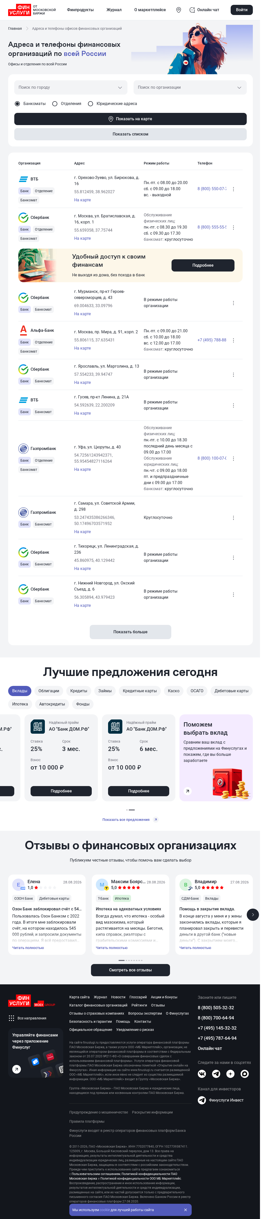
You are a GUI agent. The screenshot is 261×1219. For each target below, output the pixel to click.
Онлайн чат (210, 1048)
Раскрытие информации (152, 1112)
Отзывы (158, 1005)
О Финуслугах (177, 1013)
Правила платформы (87, 1121)
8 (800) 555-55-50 (209, 227)
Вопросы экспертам (145, 1013)
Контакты (142, 1021)
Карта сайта (79, 997)
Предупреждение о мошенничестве (98, 1112)
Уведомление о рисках (135, 1030)
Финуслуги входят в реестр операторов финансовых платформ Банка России (127, 1133)
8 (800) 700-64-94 (216, 1017)
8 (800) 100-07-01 (209, 458)
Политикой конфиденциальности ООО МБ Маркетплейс (140, 1178)
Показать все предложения (126, 820)
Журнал (100, 997)
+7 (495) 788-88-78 (209, 340)
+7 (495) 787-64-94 (217, 1038)
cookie (105, 1210)
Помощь (123, 1021)
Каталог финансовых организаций (98, 1005)
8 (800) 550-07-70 (209, 188)
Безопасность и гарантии (90, 1021)
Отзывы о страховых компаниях (96, 1013)
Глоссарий (138, 997)
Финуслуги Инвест (226, 1100)
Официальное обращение (90, 1030)
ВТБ (34, 179)
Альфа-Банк (42, 330)
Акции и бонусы (164, 997)
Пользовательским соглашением (96, 1174)
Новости (118, 997)
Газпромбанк (43, 448)
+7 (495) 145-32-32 (217, 1028)
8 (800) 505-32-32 (216, 1007)
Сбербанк (40, 217)
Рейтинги (139, 1005)
